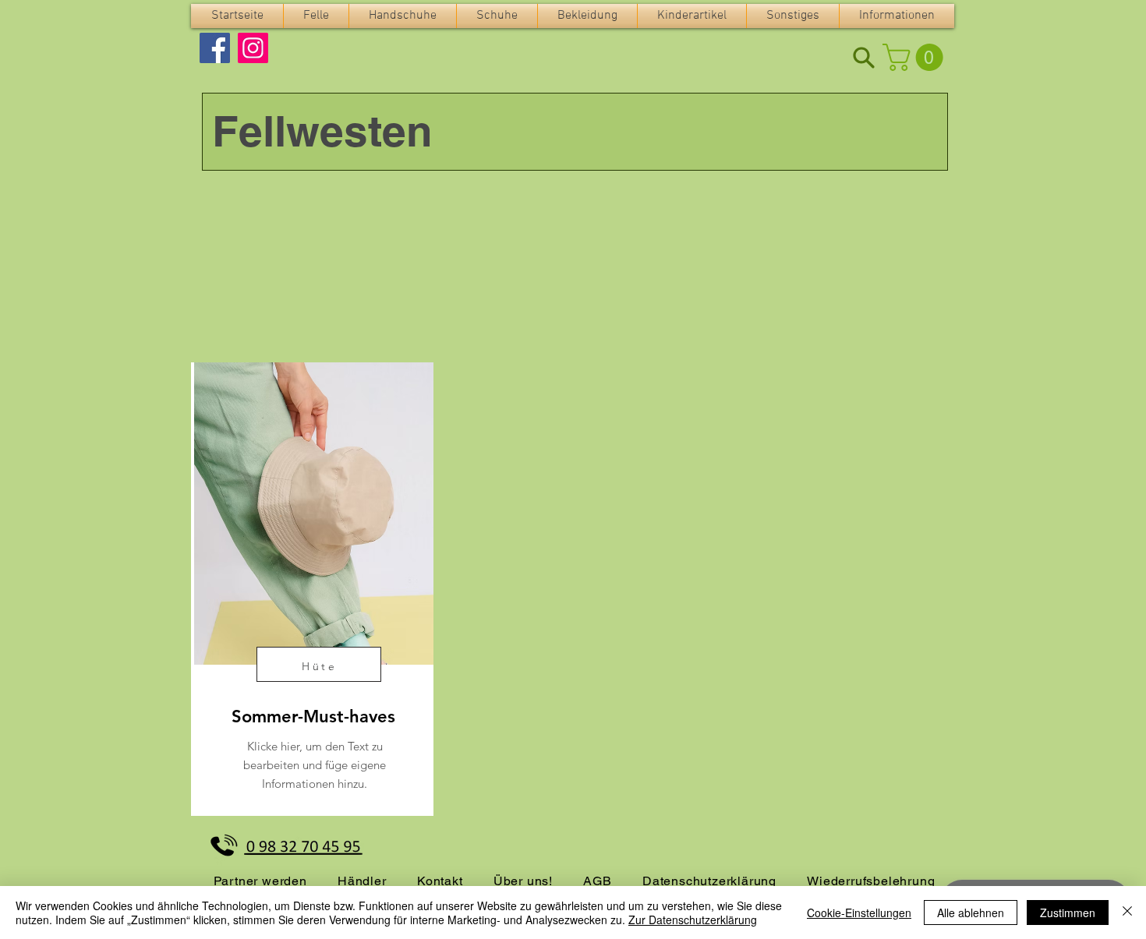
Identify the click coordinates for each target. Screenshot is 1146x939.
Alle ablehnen (970, 912)
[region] (312, 589)
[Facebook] (215, 48)
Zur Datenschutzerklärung (692, 919)
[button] (316, 16)
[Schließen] (1127, 912)
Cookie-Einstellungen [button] (859, 912)
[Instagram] (253, 48)
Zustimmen (1067, 912)
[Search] (863, 57)
